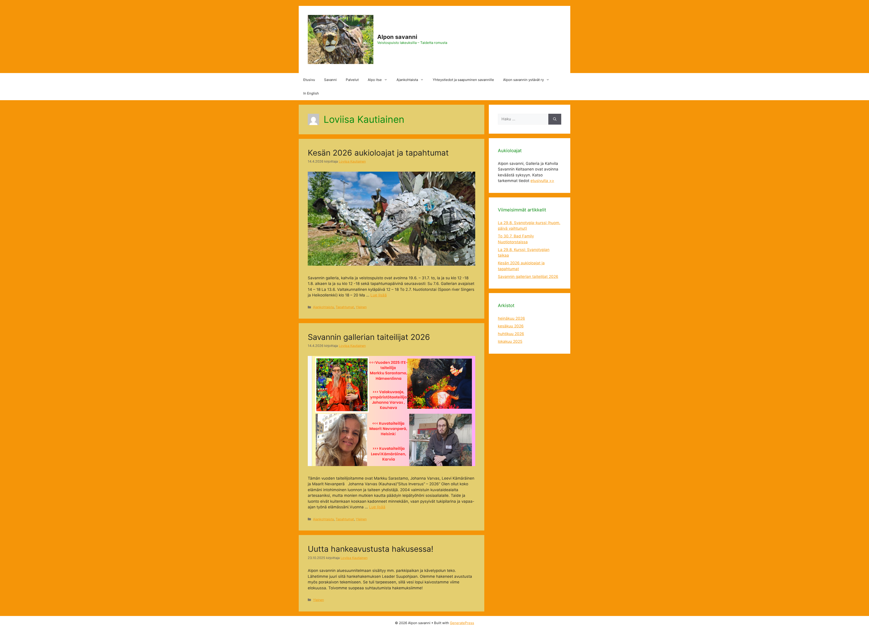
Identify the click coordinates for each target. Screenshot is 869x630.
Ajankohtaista (407, 80)
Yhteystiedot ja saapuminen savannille (463, 80)
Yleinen (361, 307)
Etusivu (309, 80)
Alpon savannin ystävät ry (523, 80)
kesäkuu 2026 (511, 326)
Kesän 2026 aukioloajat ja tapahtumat (378, 152)
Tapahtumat (345, 307)
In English (311, 93)
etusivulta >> (542, 180)
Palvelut (352, 80)
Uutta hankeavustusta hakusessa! (370, 549)
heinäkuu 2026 (511, 318)
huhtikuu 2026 (511, 334)
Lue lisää (378, 295)
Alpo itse (375, 80)
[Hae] (554, 119)
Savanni (330, 80)
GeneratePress (462, 623)
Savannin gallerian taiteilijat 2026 (369, 337)
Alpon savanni (397, 36)
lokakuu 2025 (510, 341)
